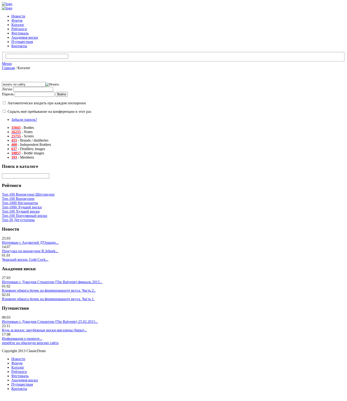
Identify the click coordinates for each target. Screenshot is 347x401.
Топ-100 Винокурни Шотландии (28, 194)
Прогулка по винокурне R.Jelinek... (30, 251)
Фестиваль (20, 33)
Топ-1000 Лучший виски (22, 207)
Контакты (19, 46)
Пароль (8, 94)
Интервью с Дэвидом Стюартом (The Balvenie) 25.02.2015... (50, 322)
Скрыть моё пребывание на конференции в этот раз (49, 112)
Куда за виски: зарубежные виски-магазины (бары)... (44, 330)
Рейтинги (19, 29)
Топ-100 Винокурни (18, 199)
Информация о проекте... (22, 339)
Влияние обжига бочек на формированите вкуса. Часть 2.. (49, 290)
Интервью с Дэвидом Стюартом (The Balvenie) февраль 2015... (52, 282)
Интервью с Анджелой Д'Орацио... (30, 243)
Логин (7, 89)
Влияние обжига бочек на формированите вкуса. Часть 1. (48, 299)
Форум (16, 20)
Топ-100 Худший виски (21, 211)
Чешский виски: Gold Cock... (25, 259)
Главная (8, 68)
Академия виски (24, 37)
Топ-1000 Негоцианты (20, 203)
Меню (7, 64)
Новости (18, 16)
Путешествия (22, 42)
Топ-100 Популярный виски (24, 216)
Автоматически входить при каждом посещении (47, 103)
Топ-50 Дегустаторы (18, 220)
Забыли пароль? (24, 120)
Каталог (17, 25)
